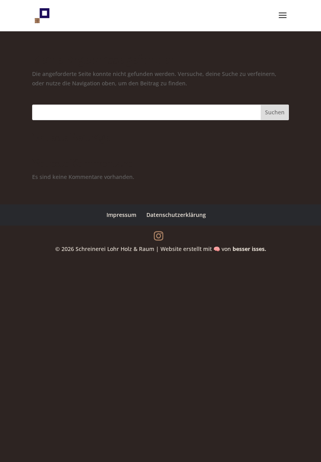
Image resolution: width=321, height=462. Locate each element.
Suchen (275, 112)
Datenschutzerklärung (176, 214)
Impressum (121, 214)
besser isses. (249, 249)
